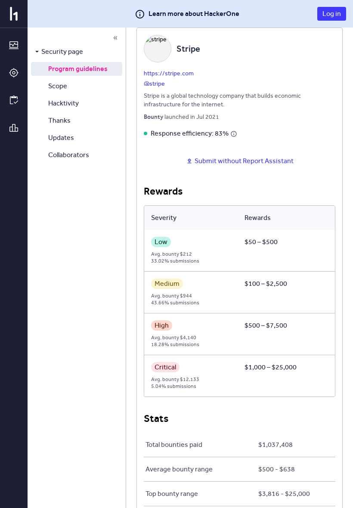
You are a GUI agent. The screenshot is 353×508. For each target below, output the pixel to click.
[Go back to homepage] (14, 14)
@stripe (154, 83)
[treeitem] (76, 52)
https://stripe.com (169, 73)
